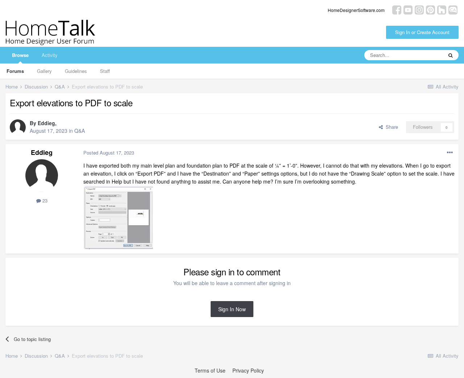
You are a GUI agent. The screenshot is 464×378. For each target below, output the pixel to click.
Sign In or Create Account (422, 32)
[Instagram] (419, 9)
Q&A (79, 130)
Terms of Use (210, 370)
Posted (108, 152)
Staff (105, 70)
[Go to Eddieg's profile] (18, 127)
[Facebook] (396, 9)
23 (44, 200)
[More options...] (450, 152)
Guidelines (76, 70)
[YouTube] (408, 9)
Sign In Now (232, 309)
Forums (15, 70)
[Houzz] (441, 9)
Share (390, 126)
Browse (20, 55)
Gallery (44, 70)
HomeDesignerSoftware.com (356, 10)
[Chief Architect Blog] (452, 9)
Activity (50, 55)
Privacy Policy (248, 370)
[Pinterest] (430, 9)
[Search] (451, 55)
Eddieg (46, 123)
